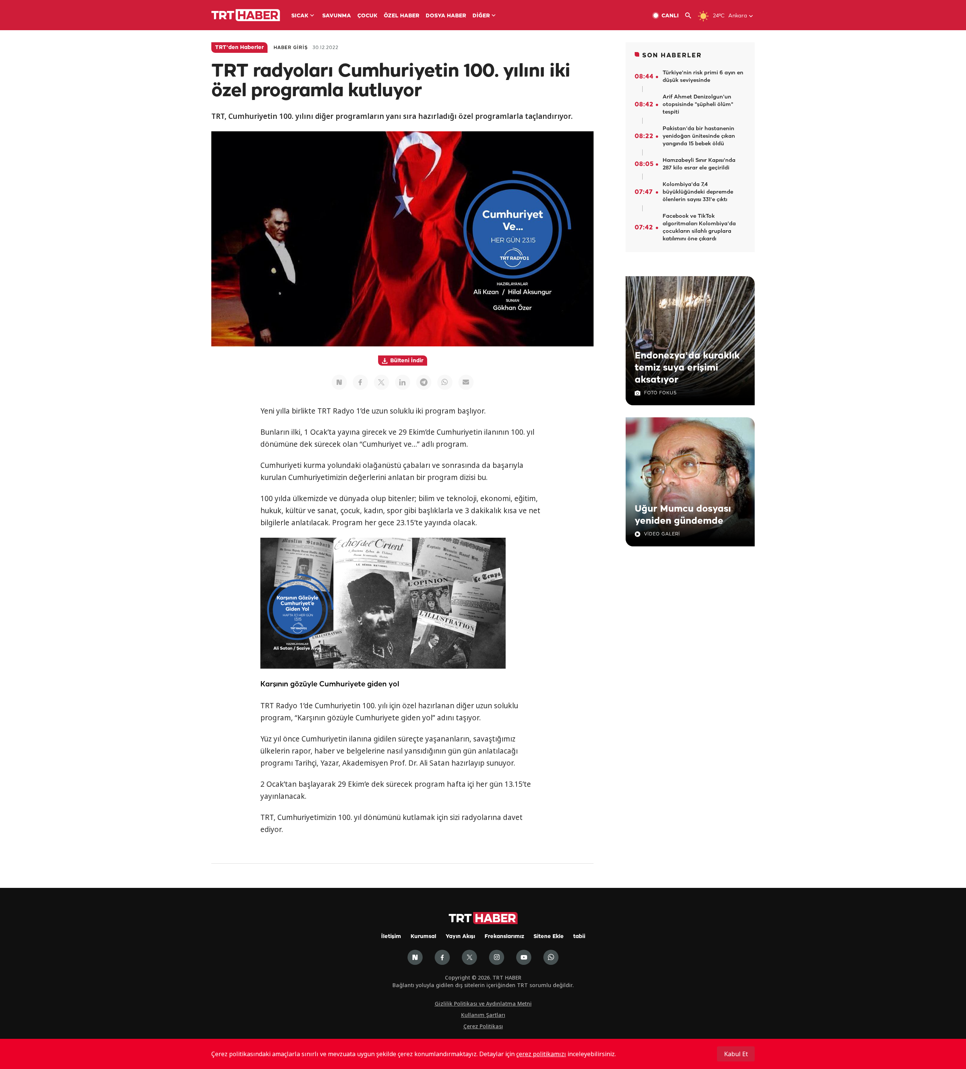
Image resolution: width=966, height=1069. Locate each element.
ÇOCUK (367, 16)
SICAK (299, 16)
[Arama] (691, 16)
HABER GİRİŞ (291, 47)
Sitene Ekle (549, 937)
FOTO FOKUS (660, 393)
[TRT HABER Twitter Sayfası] (469, 957)
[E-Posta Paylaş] (466, 382)
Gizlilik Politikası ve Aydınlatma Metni (483, 1003)
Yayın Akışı (460, 937)
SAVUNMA (336, 16)
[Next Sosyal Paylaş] (339, 382)
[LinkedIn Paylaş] (402, 382)
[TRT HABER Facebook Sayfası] (442, 957)
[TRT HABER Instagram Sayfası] (496, 957)
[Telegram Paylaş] (423, 382)
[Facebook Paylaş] (360, 382)
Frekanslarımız (504, 937)
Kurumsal (423, 937)
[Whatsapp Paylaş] (444, 382)
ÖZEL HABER (401, 16)
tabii (579, 937)
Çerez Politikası (483, 1026)
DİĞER (481, 16)
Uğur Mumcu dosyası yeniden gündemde (683, 515)
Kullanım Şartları (483, 1014)
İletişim (391, 937)
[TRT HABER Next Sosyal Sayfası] (415, 957)
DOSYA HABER (446, 16)
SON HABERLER (672, 55)
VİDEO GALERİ (662, 534)
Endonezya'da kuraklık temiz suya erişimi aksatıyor (687, 368)
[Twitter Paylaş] (381, 382)
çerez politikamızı (541, 1054)
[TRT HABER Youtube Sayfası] (523, 957)
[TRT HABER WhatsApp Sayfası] (550, 957)
